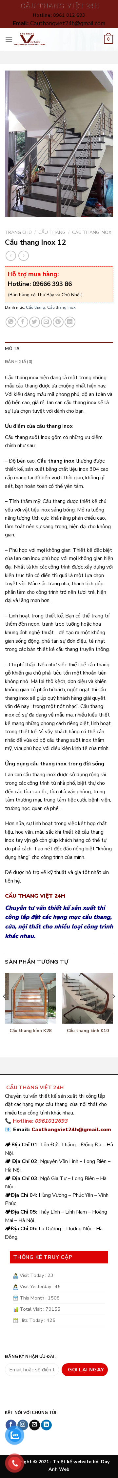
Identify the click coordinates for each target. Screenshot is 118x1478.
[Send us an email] (34, 1425)
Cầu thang (52, 232)
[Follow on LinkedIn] (46, 1425)
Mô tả (12, 348)
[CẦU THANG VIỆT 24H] (30, 39)
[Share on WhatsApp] (11, 322)
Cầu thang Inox (91, 232)
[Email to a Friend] (46, 322)
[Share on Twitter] (34, 322)
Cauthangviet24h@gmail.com (71, 1129)
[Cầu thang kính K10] (87, 998)
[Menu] (9, 39)
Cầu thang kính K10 (88, 1031)
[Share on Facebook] (22, 322)
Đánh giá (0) (18, 361)
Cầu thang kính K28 (30, 1031)
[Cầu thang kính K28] (30, 998)
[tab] (59, 348)
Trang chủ (18, 232)
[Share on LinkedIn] (70, 322)
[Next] (113, 1009)
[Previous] (4, 1009)
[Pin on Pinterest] (58, 322)
